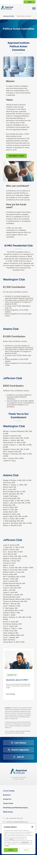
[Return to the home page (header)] (7, 8)
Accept (10, 850)
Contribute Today (16, 156)
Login (29, 2)
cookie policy (25, 842)
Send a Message (10, 694)
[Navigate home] (18, 772)
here (7, 845)
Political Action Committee (24, 16)
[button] (32, 827)
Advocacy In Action (8, 16)
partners (11, 839)
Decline (26, 850)
